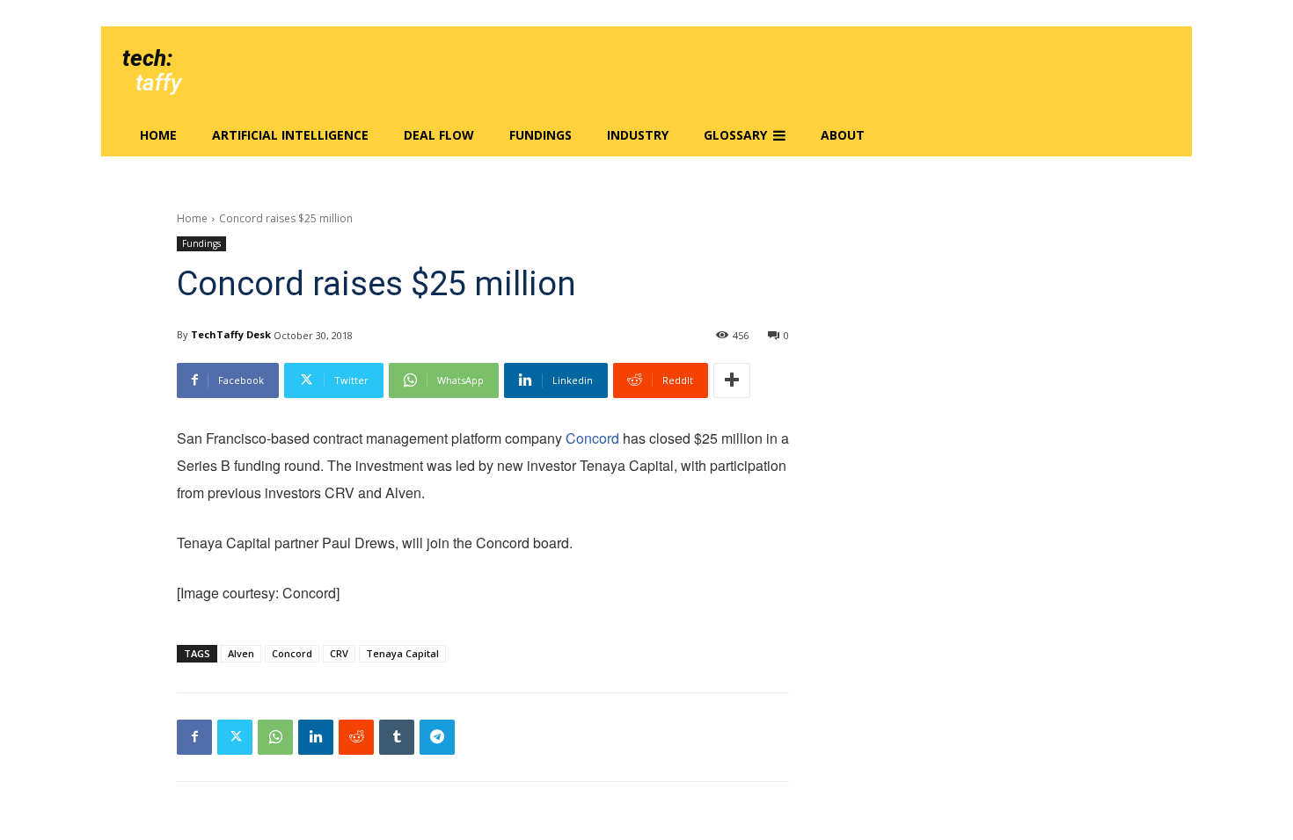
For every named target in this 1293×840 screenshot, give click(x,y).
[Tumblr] (396, 737)
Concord (592, 438)
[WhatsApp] (275, 737)
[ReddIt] (356, 737)
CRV (339, 653)
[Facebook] (194, 737)
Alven (241, 653)
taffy (158, 82)
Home (192, 218)
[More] (731, 380)
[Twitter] (234, 737)
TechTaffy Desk (231, 334)
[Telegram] (437, 737)
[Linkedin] (315, 737)
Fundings (201, 243)
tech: (147, 58)
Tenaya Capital (402, 653)
